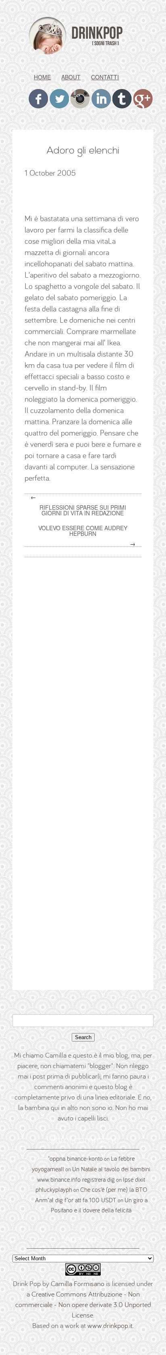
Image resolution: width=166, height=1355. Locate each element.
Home (42, 77)
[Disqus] (86, 666)
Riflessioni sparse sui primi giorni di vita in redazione (82, 510)
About (71, 77)
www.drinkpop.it (110, 1325)
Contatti (105, 77)
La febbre (123, 1158)
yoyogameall (48, 1169)
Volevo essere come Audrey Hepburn (82, 530)
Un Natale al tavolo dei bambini (111, 1169)
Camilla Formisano (77, 1283)
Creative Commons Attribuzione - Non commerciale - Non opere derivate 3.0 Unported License (83, 1304)
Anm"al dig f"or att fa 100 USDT (75, 1200)
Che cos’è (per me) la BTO (113, 1189)
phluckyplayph (53, 1189)
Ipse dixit (134, 1179)
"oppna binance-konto (75, 1158)
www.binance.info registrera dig (76, 1179)
